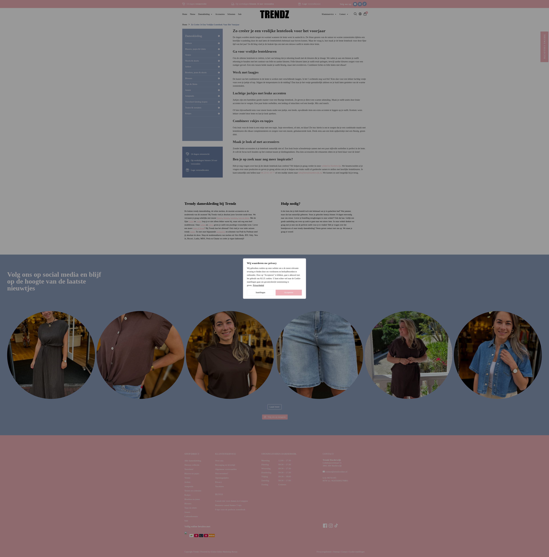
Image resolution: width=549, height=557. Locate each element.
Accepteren (288, 292)
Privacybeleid (258, 285)
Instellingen (260, 292)
